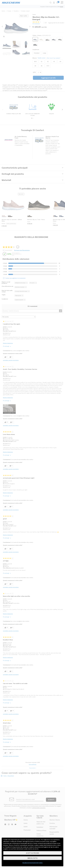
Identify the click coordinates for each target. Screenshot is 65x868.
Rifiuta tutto (32, 858)
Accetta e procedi (32, 853)
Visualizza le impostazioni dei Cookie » (32, 863)
